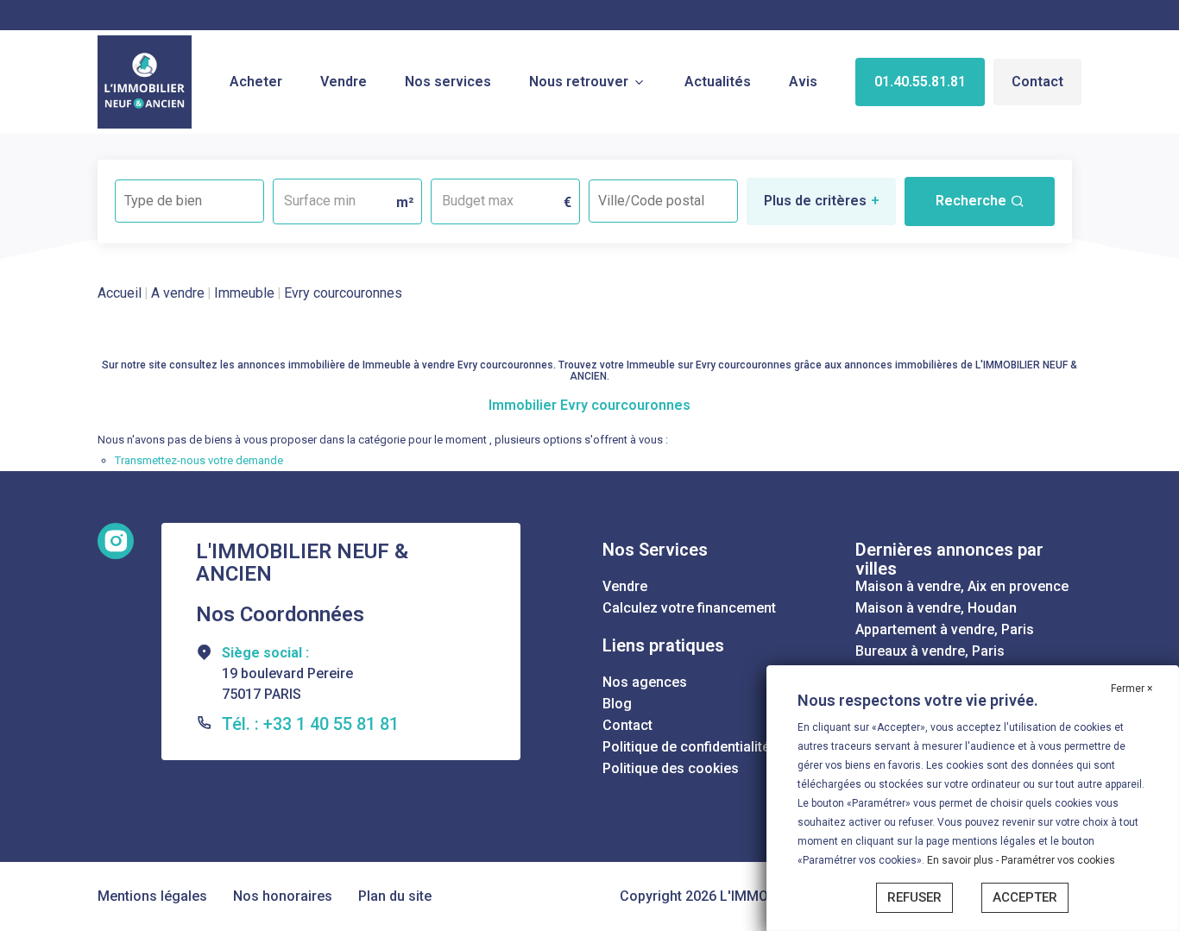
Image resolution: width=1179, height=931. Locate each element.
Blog (617, 703)
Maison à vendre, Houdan (936, 608)
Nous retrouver (578, 81)
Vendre (343, 81)
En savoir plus (961, 860)
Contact (1037, 81)
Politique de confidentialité (686, 747)
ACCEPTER (1025, 897)
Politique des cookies (670, 768)
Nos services (448, 81)
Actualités (717, 81)
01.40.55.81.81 (920, 81)
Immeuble (244, 293)
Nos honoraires (282, 896)
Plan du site (395, 896)
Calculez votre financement (689, 608)
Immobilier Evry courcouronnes (589, 405)
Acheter (256, 81)
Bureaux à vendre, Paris (930, 651)
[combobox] (189, 201)
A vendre (178, 293)
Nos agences (644, 682)
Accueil (120, 293)
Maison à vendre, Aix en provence (962, 586)
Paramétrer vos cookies (1058, 860)
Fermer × (1131, 689)
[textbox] (189, 195)
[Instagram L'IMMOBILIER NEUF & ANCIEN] (116, 541)
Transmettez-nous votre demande (199, 460)
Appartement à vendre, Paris (944, 629)
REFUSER (914, 897)
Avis (803, 81)
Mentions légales (152, 896)
